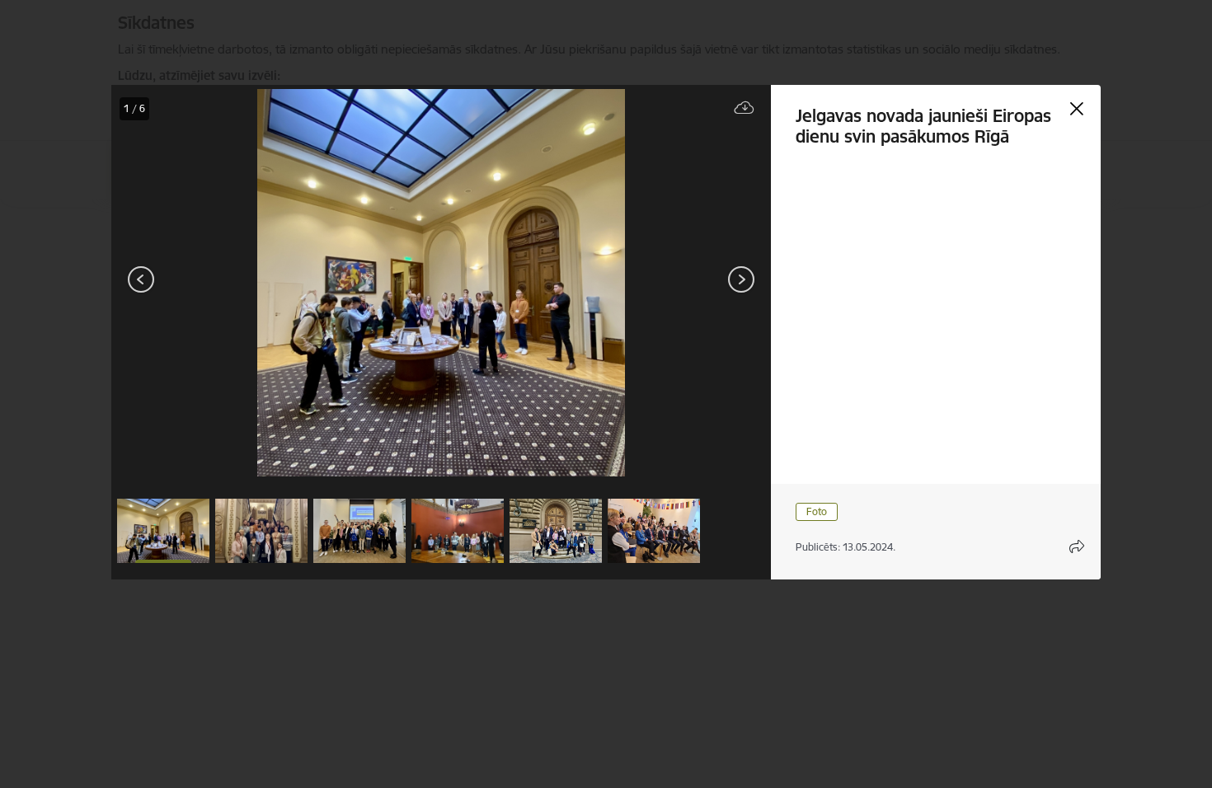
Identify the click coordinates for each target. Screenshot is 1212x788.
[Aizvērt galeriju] (1076, 108)
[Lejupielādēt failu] (744, 108)
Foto (816, 511)
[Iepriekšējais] (141, 279)
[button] (163, 531)
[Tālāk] (741, 279)
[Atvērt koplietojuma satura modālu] (1076, 546)
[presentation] (210, 281)
